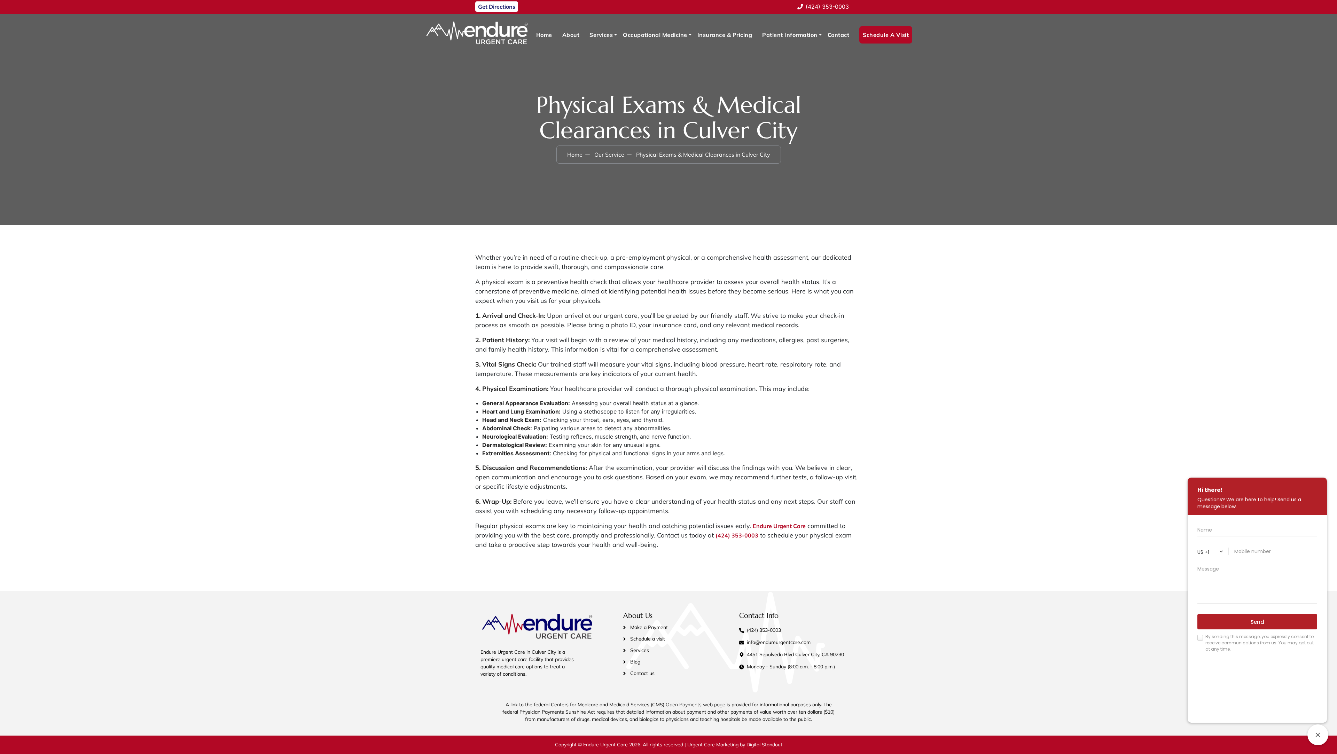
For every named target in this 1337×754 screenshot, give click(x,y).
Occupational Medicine (655, 34)
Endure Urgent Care (779, 526)
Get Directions (496, 6)
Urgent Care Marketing (712, 744)
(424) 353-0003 (737, 535)
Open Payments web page (695, 704)
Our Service (609, 154)
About (571, 34)
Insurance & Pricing (724, 34)
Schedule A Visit (886, 34)
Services (601, 34)
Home (544, 34)
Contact (839, 34)
